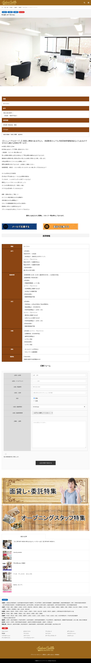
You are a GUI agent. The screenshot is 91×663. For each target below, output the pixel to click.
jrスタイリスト (27, 631)
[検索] (84, 2)
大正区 (48, 607)
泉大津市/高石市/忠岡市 (8, 605)
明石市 (49, 611)
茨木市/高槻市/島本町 (72, 605)
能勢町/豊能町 (56, 602)
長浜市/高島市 (14, 620)
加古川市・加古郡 (42, 611)
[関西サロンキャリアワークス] (9, 2)
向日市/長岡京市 (62, 615)
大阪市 (15, 12)
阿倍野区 (14, 609)
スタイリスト (5, 631)
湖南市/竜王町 (57, 620)
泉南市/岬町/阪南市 (65, 602)
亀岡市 (25, 615)
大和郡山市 (49, 622)
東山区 (12, 615)
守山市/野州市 (49, 620)
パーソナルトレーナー (29, 637)
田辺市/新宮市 (24, 624)
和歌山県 (4, 624)
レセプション (70, 635)
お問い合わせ (50, 654)
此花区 (20, 607)
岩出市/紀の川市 (57, 624)
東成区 (70, 607)
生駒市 (44, 622)
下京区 (47, 615)
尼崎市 (8, 611)
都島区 (40, 607)
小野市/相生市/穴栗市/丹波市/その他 (65, 611)
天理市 (12, 622)
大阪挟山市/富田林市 (11, 602)
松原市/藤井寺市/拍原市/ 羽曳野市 (26, 602)
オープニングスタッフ (51, 635)
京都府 (3, 615)
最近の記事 (24, 536)
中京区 (8, 615)
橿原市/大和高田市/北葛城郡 (34, 622)
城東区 (62, 607)
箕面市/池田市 (50, 605)
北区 (45, 607)
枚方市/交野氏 (30, 605)
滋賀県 (3, 620)
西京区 (43, 615)
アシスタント (49, 631)
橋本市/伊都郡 (48, 624)
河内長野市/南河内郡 (21, 605)
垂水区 (28, 613)
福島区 (16, 607)
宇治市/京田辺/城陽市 (73, 615)
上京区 (38, 615)
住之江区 (75, 607)
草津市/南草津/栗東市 (40, 620)
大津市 (8, 620)
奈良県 (3, 622)
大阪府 (10, 12)
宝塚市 (25, 611)
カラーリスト (27, 635)
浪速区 (80, 607)
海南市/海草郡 (32, 624)
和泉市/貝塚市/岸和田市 (80, 602)
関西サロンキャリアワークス (41, 660)
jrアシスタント (70, 631)
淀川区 (25, 607)
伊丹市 (21, 611)
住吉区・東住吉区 (25, 609)
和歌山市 (9, 624)
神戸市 (3, 613)
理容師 (3, 633)
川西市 (30, 611)
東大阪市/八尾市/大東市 (40, 605)
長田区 (20, 613)
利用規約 (57, 654)
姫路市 (53, 611)
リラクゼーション (6, 635)
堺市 (72, 602)
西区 (12, 607)
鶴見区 (57, 607)
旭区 (66, 607)
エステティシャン (71, 633)
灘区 (12, 613)
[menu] (88, 2)
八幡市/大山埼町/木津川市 (9, 617)
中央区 (4, 12)
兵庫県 (3, 611)
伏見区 (20, 615)
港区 (19, 609)
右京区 (34, 615)
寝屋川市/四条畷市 (47, 602)
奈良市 (8, 622)
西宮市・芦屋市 (14, 611)
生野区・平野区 (7, 609)
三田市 (34, 611)
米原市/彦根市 (30, 620)
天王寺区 (85, 607)
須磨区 (41, 613)
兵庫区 (33, 613)
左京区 (52, 615)
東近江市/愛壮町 (83, 620)
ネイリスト (21, 12)
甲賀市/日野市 (22, 620)
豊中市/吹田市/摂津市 (60, 605)
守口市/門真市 (38, 602)
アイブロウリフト (6, 637)
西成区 (53, 607)
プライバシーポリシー (36, 654)
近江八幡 (76, 620)
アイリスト (26, 633)
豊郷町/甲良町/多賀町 (67, 620)
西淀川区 (30, 607)
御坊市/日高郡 (16, 624)
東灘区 (16, 613)
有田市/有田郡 (40, 624)
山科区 (29, 615)
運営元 (44, 654)
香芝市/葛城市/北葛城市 (21, 622)
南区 (16, 615)
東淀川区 (36, 607)
